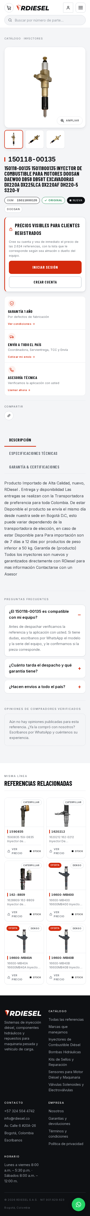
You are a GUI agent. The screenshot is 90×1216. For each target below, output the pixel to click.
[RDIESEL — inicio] (32, 8)
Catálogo (12, 38)
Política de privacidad (65, 1144)
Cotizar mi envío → (21, 356)
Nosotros (56, 1111)
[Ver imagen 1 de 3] (13, 139)
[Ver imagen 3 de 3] (55, 139)
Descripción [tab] (20, 439)
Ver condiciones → (21, 324)
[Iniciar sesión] (68, 8)
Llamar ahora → (19, 390)
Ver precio (17, 851)
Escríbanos (13, 1140)
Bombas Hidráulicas (64, 1052)
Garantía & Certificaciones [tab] (34, 466)
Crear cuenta (45, 282)
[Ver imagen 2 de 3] (34, 139)
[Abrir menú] (81, 8)
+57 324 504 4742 (19, 1111)
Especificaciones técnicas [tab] (33, 453)
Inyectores (33, 38)
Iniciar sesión (45, 267)
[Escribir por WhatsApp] (78, 1204)
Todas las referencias (66, 1019)
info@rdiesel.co (17, 1118)
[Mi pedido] (9, 7)
